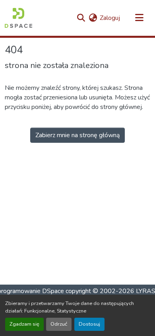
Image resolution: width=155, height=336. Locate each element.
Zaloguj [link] (110, 18)
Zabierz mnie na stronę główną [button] (77, 135)
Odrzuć (58, 324)
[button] (18, 18)
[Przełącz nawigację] (139, 17)
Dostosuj (89, 324)
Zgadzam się (24, 324)
